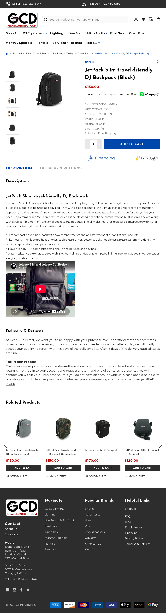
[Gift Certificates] (143, 19)
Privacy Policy (134, 538)
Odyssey (90, 537)
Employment (133, 527)
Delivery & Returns (61, 168)
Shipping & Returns (137, 544)
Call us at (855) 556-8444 (20, 579)
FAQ (127, 516)
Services (59, 43)
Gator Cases (92, 514)
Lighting (56, 33)
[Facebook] (8, 590)
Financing (131, 533)
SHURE (90, 508)
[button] (109, 158)
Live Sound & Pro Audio (86, 33)
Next (12, 151)
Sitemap (50, 549)
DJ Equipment (34, 33)
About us (11, 529)
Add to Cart (131, 144)
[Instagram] (15, 590)
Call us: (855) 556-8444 (27, 3)
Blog (128, 522)
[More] (46, 33)
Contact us (12, 534)
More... (91, 43)
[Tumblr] (21, 590)
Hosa (88, 520)
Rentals (42, 43)
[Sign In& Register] (136, 19)
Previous (12, 64)
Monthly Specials (19, 43)
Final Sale (117, 33)
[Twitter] (28, 590)
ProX (88, 526)
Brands (76, 43)
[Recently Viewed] (151, 19)
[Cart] (158, 19)
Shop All (12, 33)
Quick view (18, 476)
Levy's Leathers (95, 532)
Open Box (136, 33)
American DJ (93, 543)
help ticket (152, 375)
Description (19, 168)
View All (90, 549)
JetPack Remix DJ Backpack (101, 450)
